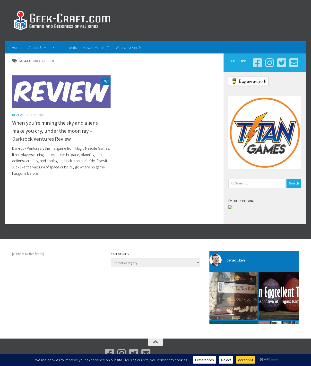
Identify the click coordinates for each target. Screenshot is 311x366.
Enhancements (65, 47)
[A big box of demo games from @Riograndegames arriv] (233, 296)
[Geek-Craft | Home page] (62, 21)
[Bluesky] (281, 63)
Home (17, 47)
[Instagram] (269, 63)
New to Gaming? (96, 47)
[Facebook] (257, 63)
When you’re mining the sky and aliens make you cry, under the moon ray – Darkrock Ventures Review (55, 130)
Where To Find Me (130, 47)
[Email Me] (294, 63)
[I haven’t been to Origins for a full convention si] (283, 296)
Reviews (18, 115)
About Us (35, 47)
